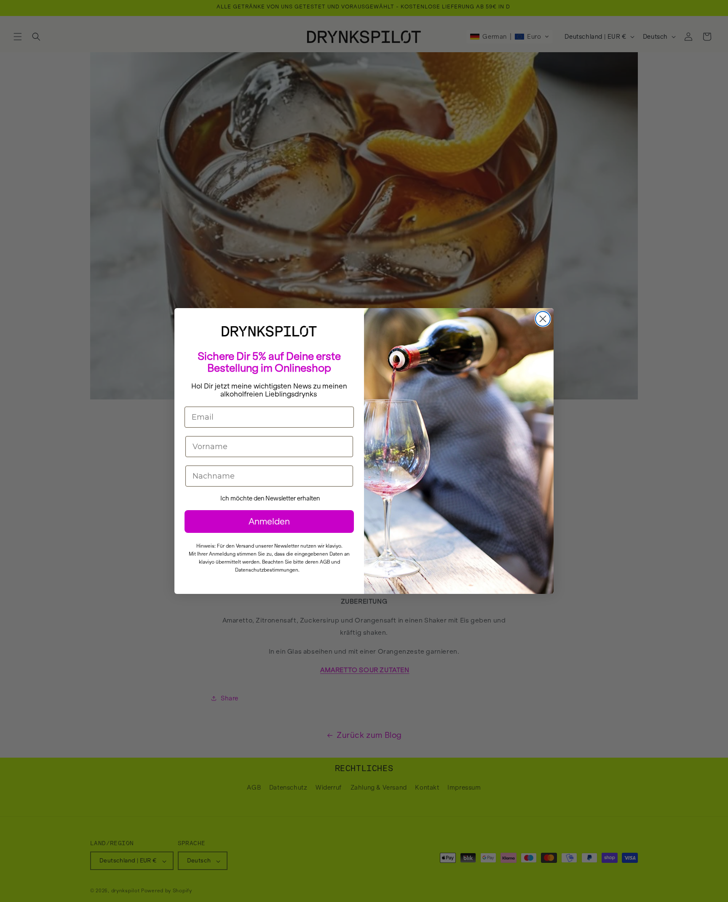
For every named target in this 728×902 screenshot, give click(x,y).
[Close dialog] (542, 318)
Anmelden (269, 521)
